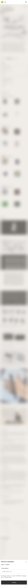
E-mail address (4, 568)
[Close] (26, 561)
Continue (14, 582)
